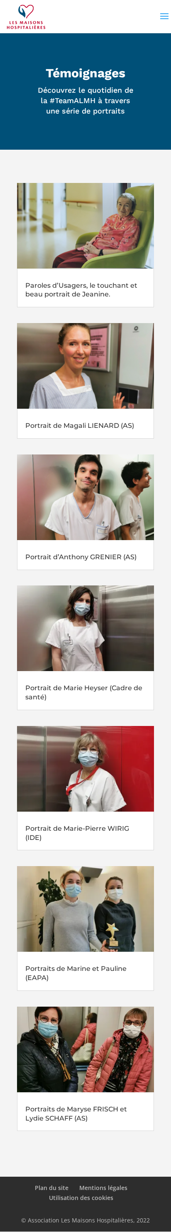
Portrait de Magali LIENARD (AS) (79, 426)
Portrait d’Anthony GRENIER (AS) (81, 557)
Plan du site (51, 1188)
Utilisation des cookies (81, 1198)
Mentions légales (103, 1188)
